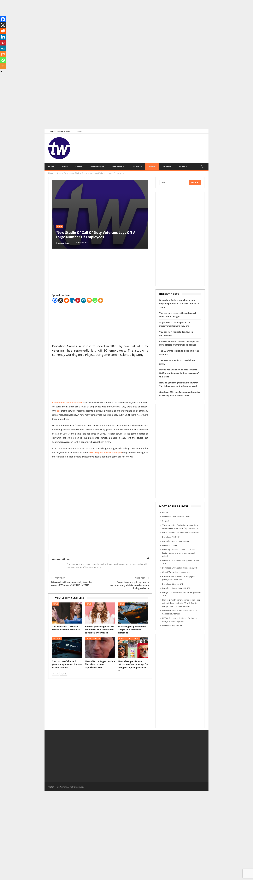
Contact (79, 131)
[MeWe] (83, 300)
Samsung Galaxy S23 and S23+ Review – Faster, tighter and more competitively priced (179, 552)
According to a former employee (105, 452)
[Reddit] (66, 300)
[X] (60, 300)
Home (51, 166)
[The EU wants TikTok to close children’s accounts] (67, 613)
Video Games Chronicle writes (67, 402)
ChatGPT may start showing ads (176, 572)
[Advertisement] (88, 20)
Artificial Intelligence (129, 639)
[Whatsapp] (95, 300)
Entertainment (93, 639)
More (182, 166)
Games (78, 166)
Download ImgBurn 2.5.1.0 (173, 625)
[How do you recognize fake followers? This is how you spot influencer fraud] (100, 613)
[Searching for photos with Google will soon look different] (133, 613)
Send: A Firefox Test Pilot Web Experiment (180, 532)
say (58, 410)
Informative (97, 166)
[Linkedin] (72, 300)
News (152, 166)
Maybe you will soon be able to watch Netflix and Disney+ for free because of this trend (179, 373)
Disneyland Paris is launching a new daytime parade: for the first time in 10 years (179, 304)
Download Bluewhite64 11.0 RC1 (176, 588)
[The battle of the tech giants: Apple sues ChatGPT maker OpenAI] (67, 647)
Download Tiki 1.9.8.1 (171, 537)
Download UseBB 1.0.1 (172, 545)
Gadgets (137, 166)
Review (167, 166)
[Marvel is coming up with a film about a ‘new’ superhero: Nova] (100, 647)
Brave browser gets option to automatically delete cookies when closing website (129, 585)
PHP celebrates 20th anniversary (176, 541)
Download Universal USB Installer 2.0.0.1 (179, 567)
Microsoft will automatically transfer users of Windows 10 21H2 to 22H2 (71, 584)
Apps (65, 166)
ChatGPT (57, 639)
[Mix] (89, 300)
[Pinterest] (77, 300)
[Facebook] (55, 300)
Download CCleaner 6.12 (172, 584)
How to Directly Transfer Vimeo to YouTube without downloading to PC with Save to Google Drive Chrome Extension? (181, 603)
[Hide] (1, 72)
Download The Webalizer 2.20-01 (176, 516)
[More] (100, 300)
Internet (117, 166)
